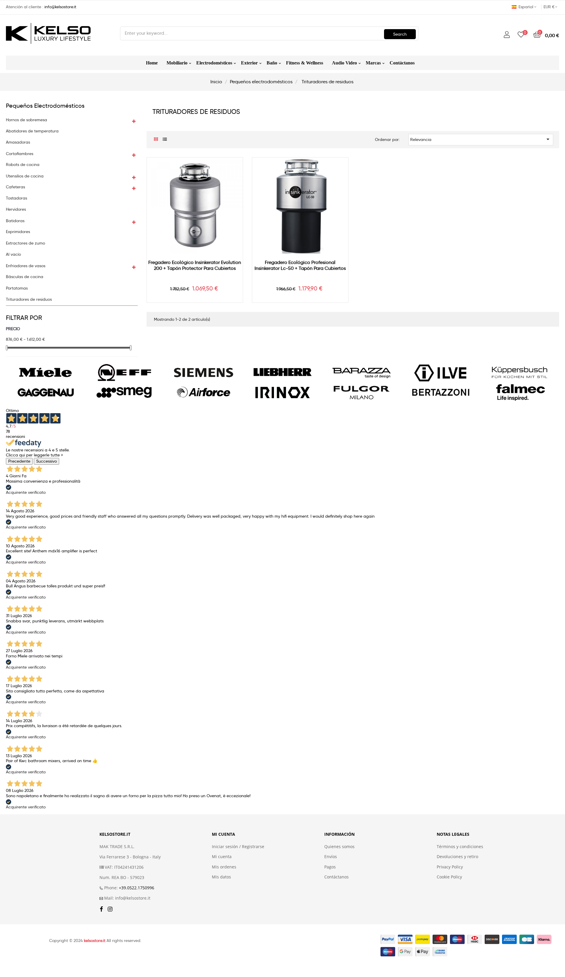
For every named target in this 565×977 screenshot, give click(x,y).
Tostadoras (16, 198)
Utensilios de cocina (25, 176)
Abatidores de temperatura (32, 131)
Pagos (330, 867)
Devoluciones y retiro (457, 856)
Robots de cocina (22, 164)
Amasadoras (18, 142)
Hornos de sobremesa (26, 119)
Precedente (19, 461)
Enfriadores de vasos (25, 265)
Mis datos (221, 877)
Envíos (330, 856)
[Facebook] (101, 909)
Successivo (46, 461)
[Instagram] (110, 909)
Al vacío (13, 254)
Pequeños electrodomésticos (45, 105)
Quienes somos (339, 846)
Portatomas (17, 288)
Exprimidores (18, 231)
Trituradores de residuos (29, 299)
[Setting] (507, 35)
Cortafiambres (19, 153)
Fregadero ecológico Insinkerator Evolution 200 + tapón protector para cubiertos (194, 265)
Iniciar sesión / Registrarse (238, 846)
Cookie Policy (449, 877)
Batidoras (15, 220)
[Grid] (156, 139)
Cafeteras (15, 187)
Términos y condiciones (460, 846)
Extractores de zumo (25, 243)
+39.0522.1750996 (136, 887)
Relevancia (480, 139)
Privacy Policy (450, 867)
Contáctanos (336, 877)
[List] (165, 139)
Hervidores (16, 209)
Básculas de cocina (24, 276)
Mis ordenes (224, 867)
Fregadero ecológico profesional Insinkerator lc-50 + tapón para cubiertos (300, 265)
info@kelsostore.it (60, 6)
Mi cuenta (222, 856)
